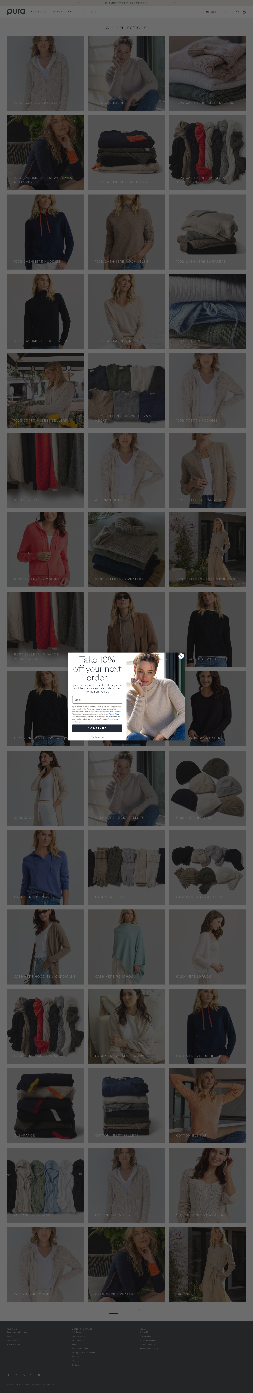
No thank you (97, 737)
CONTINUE (97, 728)
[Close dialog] (181, 656)
